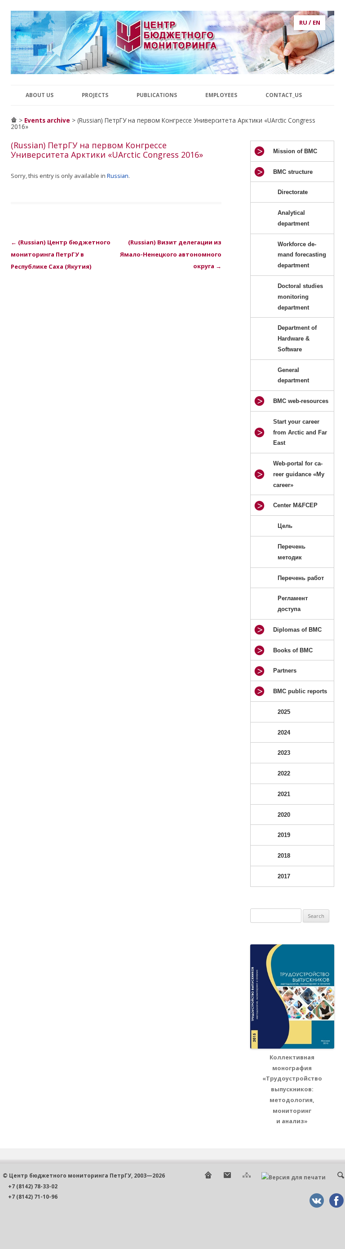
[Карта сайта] (246, 1177)
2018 (284, 855)
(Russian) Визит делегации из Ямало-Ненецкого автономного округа (170, 254)
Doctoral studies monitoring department (300, 297)
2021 (284, 794)
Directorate (293, 192)
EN (316, 22)
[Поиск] (340, 1177)
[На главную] (207, 1177)
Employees (221, 94)
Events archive (47, 120)
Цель (285, 526)
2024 (284, 732)
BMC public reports (300, 691)
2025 (284, 712)
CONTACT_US (283, 94)
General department (293, 375)
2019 (284, 835)
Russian (117, 176)
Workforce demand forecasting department (302, 255)
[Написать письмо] (227, 1177)
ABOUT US (39, 94)
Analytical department (293, 218)
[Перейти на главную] (14, 120)
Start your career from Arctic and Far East (300, 432)
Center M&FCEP (295, 505)
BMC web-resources (300, 401)
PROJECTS (95, 94)
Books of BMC (293, 650)
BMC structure (293, 171)
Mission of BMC (295, 151)
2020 (284, 814)
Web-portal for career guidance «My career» (298, 474)
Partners (284, 670)
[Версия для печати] (293, 1177)
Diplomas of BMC (297, 629)
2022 (284, 773)
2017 (284, 876)
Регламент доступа (293, 603)
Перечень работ (301, 578)
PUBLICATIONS (157, 94)
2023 (284, 752)
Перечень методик (291, 552)
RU (303, 22)
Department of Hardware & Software (297, 338)
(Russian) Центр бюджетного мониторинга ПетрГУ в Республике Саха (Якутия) (61, 254)
